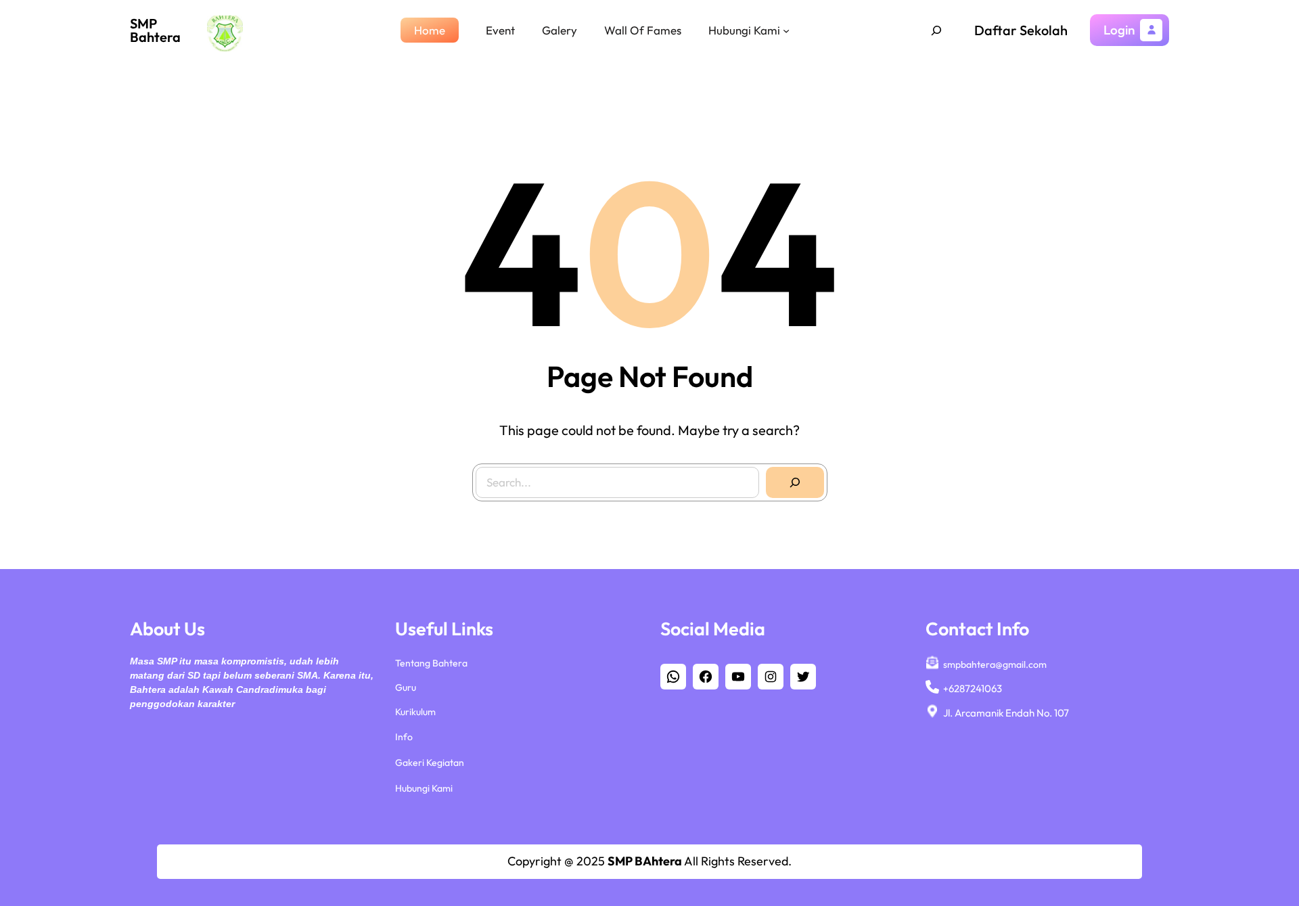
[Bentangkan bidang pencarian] (936, 30)
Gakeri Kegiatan (429, 762)
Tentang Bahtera (431, 663)
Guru (405, 687)
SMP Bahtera (155, 30)
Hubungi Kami (424, 788)
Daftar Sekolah (1021, 30)
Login (1119, 30)
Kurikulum (415, 712)
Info (404, 737)
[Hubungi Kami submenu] (786, 29)
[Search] (795, 482)
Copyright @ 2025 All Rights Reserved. (649, 861)
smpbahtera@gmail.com (995, 664)
